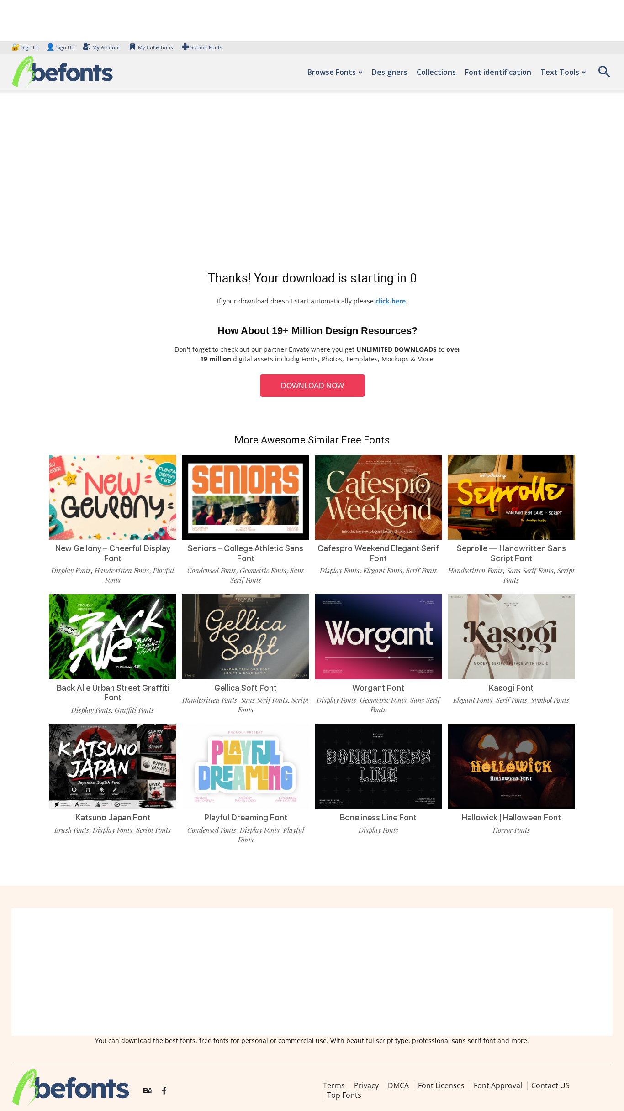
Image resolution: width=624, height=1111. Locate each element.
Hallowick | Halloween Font (511, 817)
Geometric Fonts (263, 570)
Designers (389, 72)
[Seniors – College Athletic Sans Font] (245, 497)
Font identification (498, 72)
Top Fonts (344, 1095)
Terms (334, 1085)
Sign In (25, 47)
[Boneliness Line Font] (378, 766)
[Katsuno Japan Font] (112, 766)
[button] (604, 74)
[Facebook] (164, 1091)
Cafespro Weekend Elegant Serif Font (378, 553)
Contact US (550, 1085)
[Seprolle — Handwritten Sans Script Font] (511, 497)
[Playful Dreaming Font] (245, 766)
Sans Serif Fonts (530, 570)
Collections (436, 72)
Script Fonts (153, 830)
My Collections (155, 47)
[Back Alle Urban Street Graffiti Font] (112, 636)
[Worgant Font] (378, 636)
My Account (106, 47)
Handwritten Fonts (122, 570)
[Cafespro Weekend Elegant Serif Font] (378, 497)
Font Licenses (441, 1085)
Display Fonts (71, 570)
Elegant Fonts (382, 570)
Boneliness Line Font (378, 817)
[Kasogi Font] (511, 636)
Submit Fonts (206, 47)
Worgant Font (378, 688)
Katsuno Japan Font (112, 817)
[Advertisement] (312, 182)
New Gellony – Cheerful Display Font (112, 553)
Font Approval (498, 1085)
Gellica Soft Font (245, 688)
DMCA (398, 1085)
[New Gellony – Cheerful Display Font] (112, 497)
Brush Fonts (71, 830)
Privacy (366, 1085)
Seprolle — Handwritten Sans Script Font (511, 553)
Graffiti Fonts (134, 710)
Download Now (312, 386)
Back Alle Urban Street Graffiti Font (113, 693)
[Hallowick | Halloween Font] (511, 766)
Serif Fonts (421, 570)
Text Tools (559, 72)
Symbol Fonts (550, 699)
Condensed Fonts (211, 570)
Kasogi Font (511, 688)
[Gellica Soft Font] (245, 636)
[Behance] (147, 1091)
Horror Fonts (511, 830)
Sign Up (60, 47)
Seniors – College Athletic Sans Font (245, 553)
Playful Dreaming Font (245, 817)
